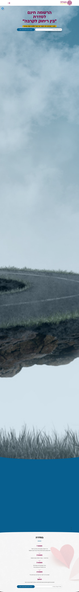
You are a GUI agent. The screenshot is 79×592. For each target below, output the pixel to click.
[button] (41, 528)
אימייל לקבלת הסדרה (56, 29)
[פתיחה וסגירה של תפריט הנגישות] (2, 8)
